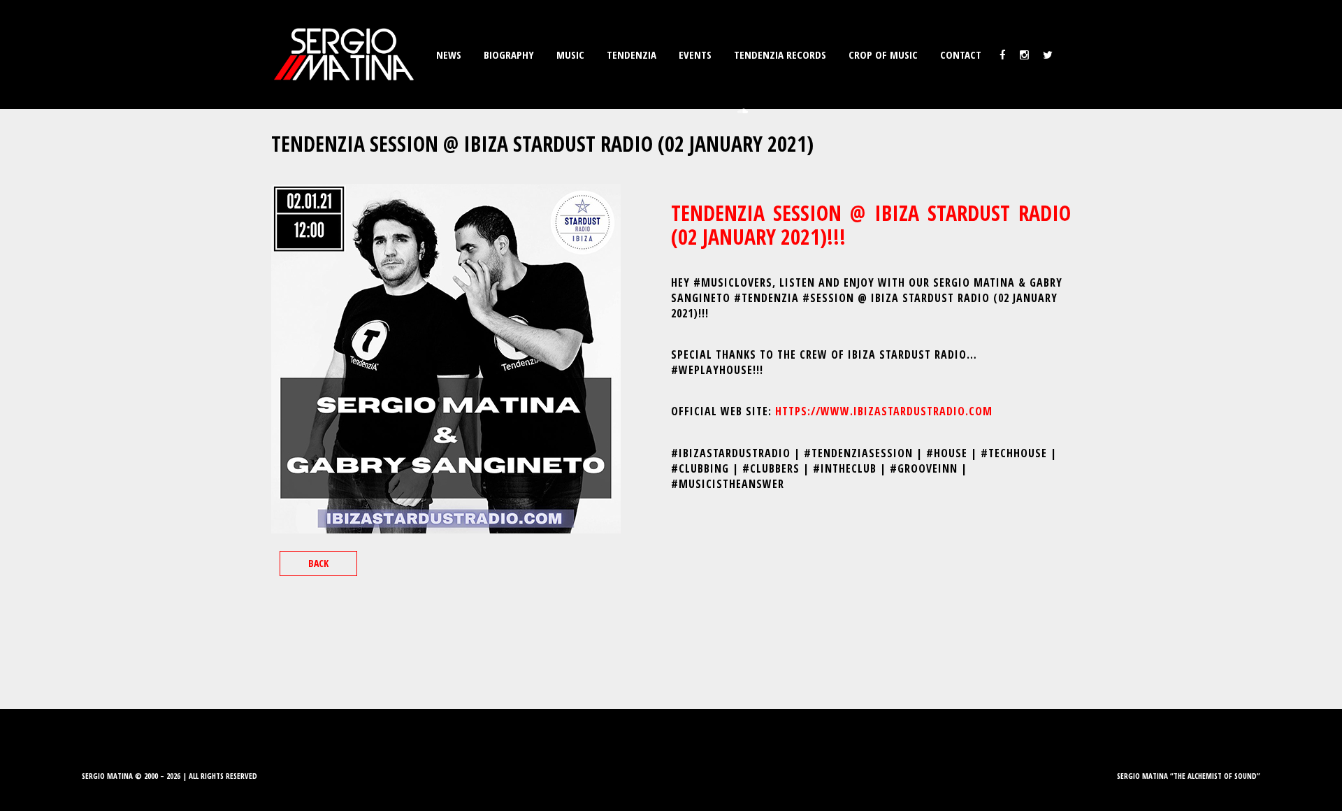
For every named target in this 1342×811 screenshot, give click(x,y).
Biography (509, 55)
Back (318, 563)
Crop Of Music (883, 55)
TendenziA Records (780, 55)
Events (695, 55)
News (448, 55)
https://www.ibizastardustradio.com (884, 411)
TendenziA (631, 55)
